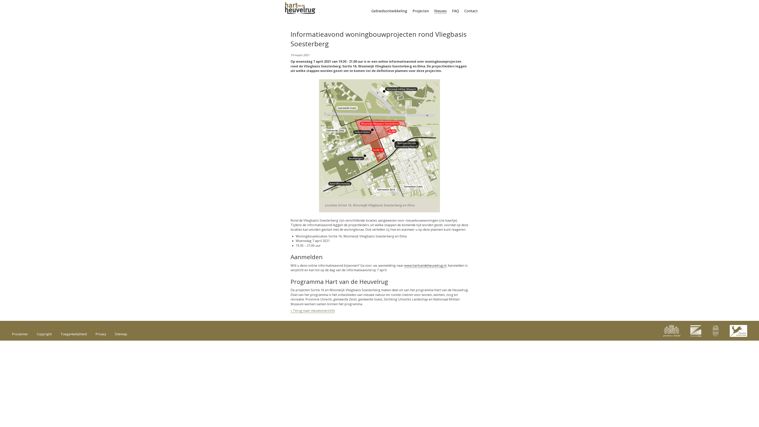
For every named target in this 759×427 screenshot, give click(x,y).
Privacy (100, 334)
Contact (471, 11)
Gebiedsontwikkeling (389, 11)
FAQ (455, 11)
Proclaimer (20, 334)
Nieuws (440, 11)
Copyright (44, 334)
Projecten (421, 11)
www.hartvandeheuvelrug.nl (425, 265)
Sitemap (121, 334)
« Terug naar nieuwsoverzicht (313, 310)
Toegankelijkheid (73, 334)
